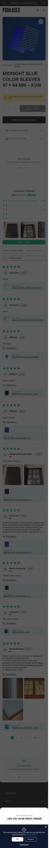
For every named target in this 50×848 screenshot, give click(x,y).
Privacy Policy (31, 834)
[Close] (45, 827)
